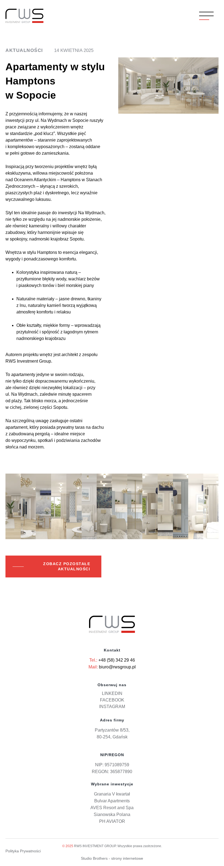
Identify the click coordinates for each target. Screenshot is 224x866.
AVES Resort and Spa (112, 807)
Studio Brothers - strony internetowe (112, 858)
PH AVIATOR (112, 821)
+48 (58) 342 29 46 (116, 660)
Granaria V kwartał (112, 794)
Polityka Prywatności (23, 851)
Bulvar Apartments (112, 801)
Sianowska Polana (112, 814)
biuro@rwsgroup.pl (117, 667)
